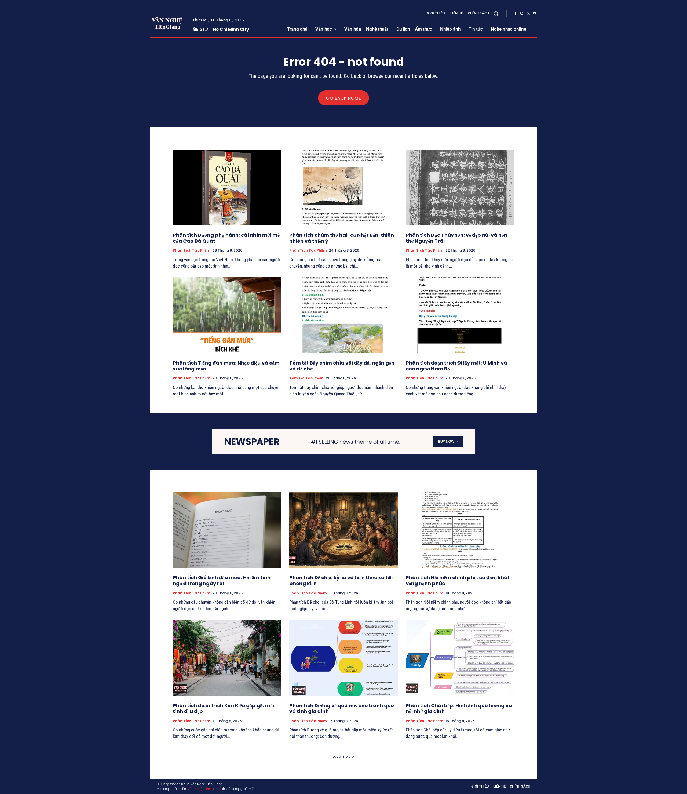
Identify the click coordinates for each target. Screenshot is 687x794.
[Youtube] (534, 13)
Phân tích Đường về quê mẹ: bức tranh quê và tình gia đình (341, 708)
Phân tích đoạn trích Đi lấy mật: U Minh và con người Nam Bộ (456, 365)
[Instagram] (521, 13)
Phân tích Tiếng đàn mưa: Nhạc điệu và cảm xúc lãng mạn (226, 365)
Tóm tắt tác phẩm (306, 378)
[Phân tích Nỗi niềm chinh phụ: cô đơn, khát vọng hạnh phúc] (460, 530)
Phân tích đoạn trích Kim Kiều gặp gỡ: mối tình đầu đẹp (223, 708)
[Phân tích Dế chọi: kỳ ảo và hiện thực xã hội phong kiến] (343, 530)
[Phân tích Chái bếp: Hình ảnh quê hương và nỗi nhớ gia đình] (460, 658)
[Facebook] (515, 13)
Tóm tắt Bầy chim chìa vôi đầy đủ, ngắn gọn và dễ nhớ (341, 365)
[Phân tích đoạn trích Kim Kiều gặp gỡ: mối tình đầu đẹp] (227, 658)
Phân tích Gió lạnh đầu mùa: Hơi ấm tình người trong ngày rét (222, 580)
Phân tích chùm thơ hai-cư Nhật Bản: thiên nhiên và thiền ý (341, 238)
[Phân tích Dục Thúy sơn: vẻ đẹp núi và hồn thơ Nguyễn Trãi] (460, 187)
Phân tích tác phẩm (191, 250)
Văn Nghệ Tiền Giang (204, 789)
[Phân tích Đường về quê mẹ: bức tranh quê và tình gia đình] (343, 658)
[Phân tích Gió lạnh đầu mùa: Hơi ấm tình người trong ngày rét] (227, 530)
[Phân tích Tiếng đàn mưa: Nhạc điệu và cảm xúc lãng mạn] (227, 315)
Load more (341, 756)
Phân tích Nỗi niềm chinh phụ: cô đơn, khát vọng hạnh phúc (458, 580)
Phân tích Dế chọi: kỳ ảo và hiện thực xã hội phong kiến (341, 580)
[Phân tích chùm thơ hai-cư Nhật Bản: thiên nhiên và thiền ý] (343, 187)
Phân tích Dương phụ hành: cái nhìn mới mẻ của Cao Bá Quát (226, 238)
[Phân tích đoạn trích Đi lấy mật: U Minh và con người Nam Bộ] (460, 315)
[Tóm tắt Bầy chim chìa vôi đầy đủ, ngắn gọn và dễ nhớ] (343, 315)
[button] (495, 13)
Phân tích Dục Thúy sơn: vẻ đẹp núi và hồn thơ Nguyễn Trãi (456, 238)
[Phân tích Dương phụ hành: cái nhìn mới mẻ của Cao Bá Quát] (227, 187)
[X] (528, 13)
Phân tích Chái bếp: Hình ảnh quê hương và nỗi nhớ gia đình (459, 708)
